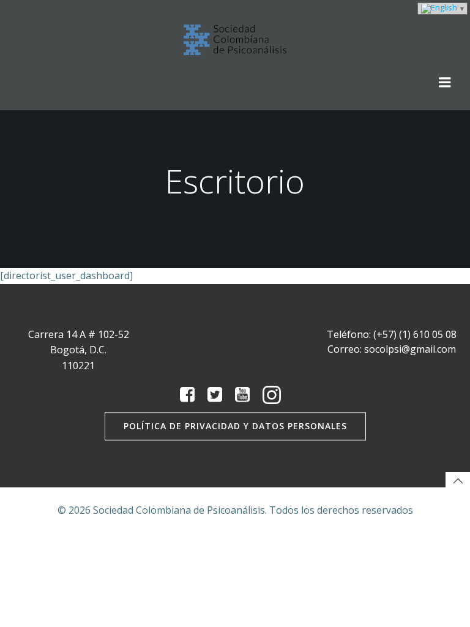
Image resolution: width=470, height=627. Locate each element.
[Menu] (445, 82)
